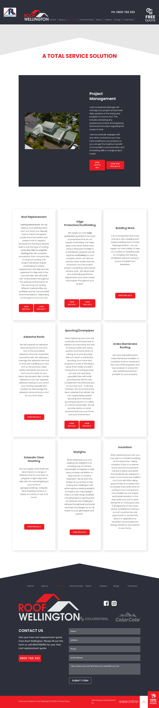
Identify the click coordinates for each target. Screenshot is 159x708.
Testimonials (86, 19)
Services (72, 19)
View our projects (115, 165)
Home (53, 19)
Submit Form (80, 680)
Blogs (118, 19)
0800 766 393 (30, 658)
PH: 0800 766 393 (123, 12)
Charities (128, 19)
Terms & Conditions (27, 701)
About (62, 19)
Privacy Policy (64, 701)
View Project (41, 307)
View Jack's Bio (97, 165)
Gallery (108, 19)
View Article (26, 307)
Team (99, 19)
